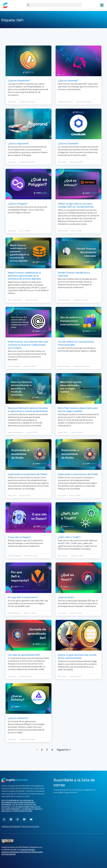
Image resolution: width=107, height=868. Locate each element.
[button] (102, 5)
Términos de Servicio (30, 826)
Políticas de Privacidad (10, 826)
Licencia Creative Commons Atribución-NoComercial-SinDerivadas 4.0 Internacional (22, 851)
